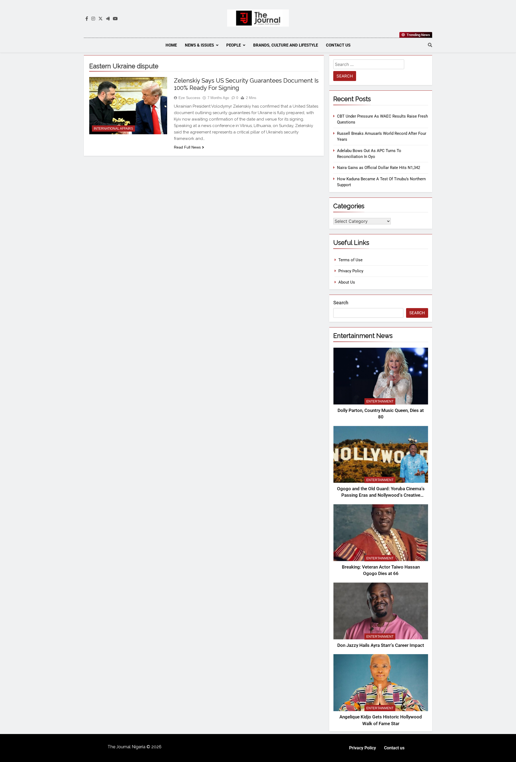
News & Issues (199, 45)
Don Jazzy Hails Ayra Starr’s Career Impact (380, 645)
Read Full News (187, 147)
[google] (107, 19)
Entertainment (379, 401)
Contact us (338, 45)
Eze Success (189, 98)
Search (340, 302)
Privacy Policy (350, 271)
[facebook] (87, 19)
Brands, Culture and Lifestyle (285, 45)
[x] (100, 19)
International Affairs (113, 128)
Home (171, 45)
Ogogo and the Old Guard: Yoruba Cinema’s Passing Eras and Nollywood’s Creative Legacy (381, 495)
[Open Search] (430, 45)
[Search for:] (368, 65)
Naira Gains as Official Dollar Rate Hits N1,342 (378, 167)
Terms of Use (350, 259)
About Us (346, 282)
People (233, 45)
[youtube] (115, 19)
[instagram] (93, 19)
